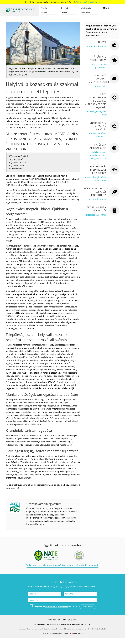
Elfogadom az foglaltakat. (56, 607)
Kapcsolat (73, 620)
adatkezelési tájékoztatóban (56, 607)
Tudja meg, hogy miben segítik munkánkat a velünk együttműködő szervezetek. (62, 565)
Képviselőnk (85, 12)
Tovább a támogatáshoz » (88, 2)
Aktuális (44, 8)
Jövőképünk (65, 8)
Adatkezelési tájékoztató (57, 620)
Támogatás (65, 12)
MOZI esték (106, 8)
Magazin (44, 12)
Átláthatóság (86, 8)
